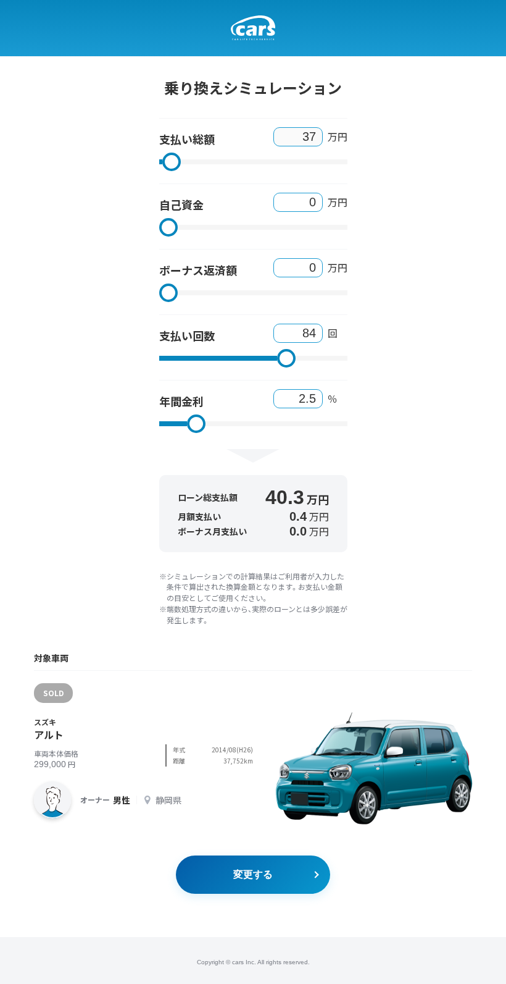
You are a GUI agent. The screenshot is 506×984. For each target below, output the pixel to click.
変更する (253, 874)
